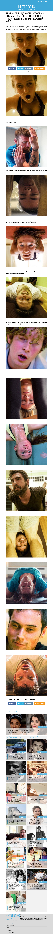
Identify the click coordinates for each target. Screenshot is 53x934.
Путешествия (10, 932)
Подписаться (42, 1)
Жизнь (9, 927)
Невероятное (10, 930)
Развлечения (10, 925)
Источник (7, 706)
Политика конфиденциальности (29, 922)
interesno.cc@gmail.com (12, 923)
